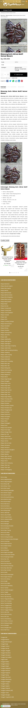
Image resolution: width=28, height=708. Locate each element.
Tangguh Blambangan (6, 642)
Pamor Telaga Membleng (7, 599)
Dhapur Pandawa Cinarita (7, 405)
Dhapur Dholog (4, 328)
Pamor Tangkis (4, 592)
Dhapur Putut (4, 425)
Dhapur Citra (4, 319)
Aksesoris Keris (18, 67)
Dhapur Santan (4, 441)
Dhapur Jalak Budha (6, 339)
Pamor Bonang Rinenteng (7, 497)
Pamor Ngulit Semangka (7, 552)
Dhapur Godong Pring (6, 332)
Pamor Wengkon (5, 625)
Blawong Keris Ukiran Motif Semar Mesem (11, 236)
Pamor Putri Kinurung (6, 563)
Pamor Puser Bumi (5, 561)
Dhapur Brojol (4, 303)
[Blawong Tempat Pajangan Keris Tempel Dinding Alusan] (20, 251)
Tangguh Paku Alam (6, 677)
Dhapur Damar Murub (6, 323)
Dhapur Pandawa (5, 403)
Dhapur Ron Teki (5, 434)
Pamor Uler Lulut (5, 616)
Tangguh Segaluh (5, 686)
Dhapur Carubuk (5, 315)
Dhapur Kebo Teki (5, 365)
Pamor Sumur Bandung (6, 585)
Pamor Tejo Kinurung (6, 596)
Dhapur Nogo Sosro (5, 392)
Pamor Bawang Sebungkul (7, 490)
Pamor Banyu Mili (5, 484)
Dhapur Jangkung (5, 352)
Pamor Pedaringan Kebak (7, 557)
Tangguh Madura (5, 664)
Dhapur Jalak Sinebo (6, 348)
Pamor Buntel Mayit (5, 501)
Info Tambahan (11, 87)
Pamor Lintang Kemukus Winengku (9, 539)
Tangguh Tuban (5, 692)
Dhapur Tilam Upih (5, 467)
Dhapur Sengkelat (5, 452)
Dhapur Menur (4, 376)
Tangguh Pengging (5, 681)
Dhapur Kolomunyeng (6, 370)
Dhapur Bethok (4, 290)
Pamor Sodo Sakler (5, 583)
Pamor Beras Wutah (6, 495)
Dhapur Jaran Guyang (6, 354)
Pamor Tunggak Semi (6, 605)
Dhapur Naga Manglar (6, 379)
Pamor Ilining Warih (5, 510)
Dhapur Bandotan (5, 284)
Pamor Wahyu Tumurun (7, 621)
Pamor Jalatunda (5, 512)
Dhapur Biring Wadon (6, 301)
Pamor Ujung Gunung (6, 614)
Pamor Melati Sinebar (6, 545)
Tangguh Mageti (5, 666)
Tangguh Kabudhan (6, 653)
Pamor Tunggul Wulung (6, 610)
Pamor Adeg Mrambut (6, 479)
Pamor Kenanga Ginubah (7, 526)
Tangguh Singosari (5, 688)
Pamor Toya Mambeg (6, 603)
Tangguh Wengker (5, 695)
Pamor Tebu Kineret (6, 594)
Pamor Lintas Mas (5, 541)
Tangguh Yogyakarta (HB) (7, 697)
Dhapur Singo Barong (6, 458)
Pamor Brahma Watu (6, 499)
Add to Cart (19, 74)
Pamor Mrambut (5, 550)
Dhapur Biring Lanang (6, 299)
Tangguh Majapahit (5, 668)
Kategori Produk (7, 10)
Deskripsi (3, 87)
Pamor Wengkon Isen (6, 627)
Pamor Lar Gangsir (5, 534)
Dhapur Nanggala (5, 381)
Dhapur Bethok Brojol (6, 292)
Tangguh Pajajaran (5, 672)
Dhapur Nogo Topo (5, 394)
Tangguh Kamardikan (6, 657)
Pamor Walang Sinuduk (6, 623)
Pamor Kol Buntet (5, 528)
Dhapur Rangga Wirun (6, 432)
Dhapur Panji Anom (5, 414)
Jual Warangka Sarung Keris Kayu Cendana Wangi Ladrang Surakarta (7, 259)
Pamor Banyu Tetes (6, 486)
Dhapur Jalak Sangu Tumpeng (8, 346)
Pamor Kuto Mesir (5, 532)
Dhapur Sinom (4, 461)
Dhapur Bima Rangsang (6, 297)
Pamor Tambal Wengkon (7, 590)
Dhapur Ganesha (5, 330)
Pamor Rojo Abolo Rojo (6, 568)
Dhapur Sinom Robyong (6, 463)
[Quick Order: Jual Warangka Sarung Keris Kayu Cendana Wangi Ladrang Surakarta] (2, 254)
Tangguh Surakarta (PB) (7, 690)
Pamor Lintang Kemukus (7, 537)
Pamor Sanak (4, 572)
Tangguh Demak (5, 648)
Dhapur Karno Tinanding (7, 361)
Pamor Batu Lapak (5, 488)
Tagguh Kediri (4, 659)
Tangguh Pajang (5, 675)
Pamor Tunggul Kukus (6, 607)
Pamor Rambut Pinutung (7, 565)
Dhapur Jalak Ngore (5, 343)
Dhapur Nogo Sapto (5, 388)
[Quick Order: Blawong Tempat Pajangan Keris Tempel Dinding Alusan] (15, 258)
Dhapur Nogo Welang (6, 396)
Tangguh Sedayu (5, 684)
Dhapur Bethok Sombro (6, 295)
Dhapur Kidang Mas (5, 368)
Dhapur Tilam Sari (5, 465)
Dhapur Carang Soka (6, 310)
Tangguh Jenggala (5, 650)
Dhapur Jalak (4, 337)
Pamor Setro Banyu (5, 579)
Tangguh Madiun (5, 661)
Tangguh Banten (5, 639)
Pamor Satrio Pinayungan (7, 574)
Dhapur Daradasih (5, 326)
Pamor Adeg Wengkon (6, 481)
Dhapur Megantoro (5, 374)
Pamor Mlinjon (4, 548)
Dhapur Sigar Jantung (6, 456)
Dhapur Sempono (5, 447)
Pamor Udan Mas (5, 612)
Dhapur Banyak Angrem (7, 286)
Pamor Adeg (4, 477)
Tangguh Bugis (4, 644)
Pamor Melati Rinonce (6, 543)
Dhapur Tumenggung (6, 469)
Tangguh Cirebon (5, 646)
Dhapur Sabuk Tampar (6, 438)
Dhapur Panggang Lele (6, 410)
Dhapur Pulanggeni (5, 423)
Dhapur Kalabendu (5, 357)
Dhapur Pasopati (5, 418)
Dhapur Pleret (4, 421)
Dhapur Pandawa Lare (6, 407)
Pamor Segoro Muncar (6, 576)
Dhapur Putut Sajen (5, 430)
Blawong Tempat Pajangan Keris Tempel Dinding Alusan (20, 263)
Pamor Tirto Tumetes (6, 601)
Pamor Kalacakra (5, 521)
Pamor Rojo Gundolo (6, 570)
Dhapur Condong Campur (7, 321)
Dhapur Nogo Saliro (5, 385)
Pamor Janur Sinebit (6, 515)
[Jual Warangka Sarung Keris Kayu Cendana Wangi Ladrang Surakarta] (7, 249)
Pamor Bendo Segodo (6, 492)
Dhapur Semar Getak (6, 443)
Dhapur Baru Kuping (6, 288)
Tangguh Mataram (5, 670)
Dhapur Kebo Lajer (5, 363)
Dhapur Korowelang (5, 372)
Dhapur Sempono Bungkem (8, 449)
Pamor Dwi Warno (5, 506)
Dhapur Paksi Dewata (6, 401)
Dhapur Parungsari (5, 416)
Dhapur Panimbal (5, 412)
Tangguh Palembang (6, 679)
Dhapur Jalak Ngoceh (6, 341)
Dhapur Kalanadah (5, 359)
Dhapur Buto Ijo (4, 306)
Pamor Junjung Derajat (6, 519)
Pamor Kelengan (5, 523)
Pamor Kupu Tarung (6, 530)
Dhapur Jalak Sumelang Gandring (9, 350)
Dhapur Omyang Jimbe (6, 399)
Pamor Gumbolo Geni (6, 508)
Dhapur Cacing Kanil (6, 308)
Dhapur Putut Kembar (6, 427)
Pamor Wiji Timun (5, 630)
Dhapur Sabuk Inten (6, 436)
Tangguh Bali (4, 637)
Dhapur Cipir (4, 317)
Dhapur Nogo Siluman (6, 390)
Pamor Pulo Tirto (5, 559)
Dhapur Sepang (4, 454)
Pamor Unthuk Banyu (6, 618)
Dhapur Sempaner (5, 445)
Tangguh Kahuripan (6, 655)
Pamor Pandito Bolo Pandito (8, 554)
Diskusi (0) (21, 87)
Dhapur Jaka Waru (5, 334)
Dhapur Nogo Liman (6, 383)
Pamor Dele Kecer (5, 503)
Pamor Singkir (4, 581)
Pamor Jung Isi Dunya (6, 517)
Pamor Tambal (4, 588)
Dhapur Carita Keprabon (7, 312)
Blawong (17, 69)
